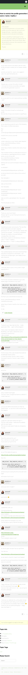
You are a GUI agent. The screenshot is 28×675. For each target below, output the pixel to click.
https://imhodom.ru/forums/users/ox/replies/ (13, 517)
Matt (22, 667)
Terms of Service (17, 672)
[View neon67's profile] (3, 21)
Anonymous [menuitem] (26, 1)
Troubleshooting (7, 634)
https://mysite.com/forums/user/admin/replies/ (13, 455)
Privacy (11, 672)
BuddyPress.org (17, 667)
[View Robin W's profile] (2, 60)
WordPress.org (4, 667)
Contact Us (6, 672)
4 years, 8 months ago (22, 21)
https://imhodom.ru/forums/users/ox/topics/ (12, 512)
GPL (2, 672)
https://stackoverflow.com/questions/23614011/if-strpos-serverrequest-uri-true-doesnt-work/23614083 (14, 338)
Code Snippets (8, 312)
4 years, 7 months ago (22, 319)
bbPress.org (2, 6)
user (1, 651)
